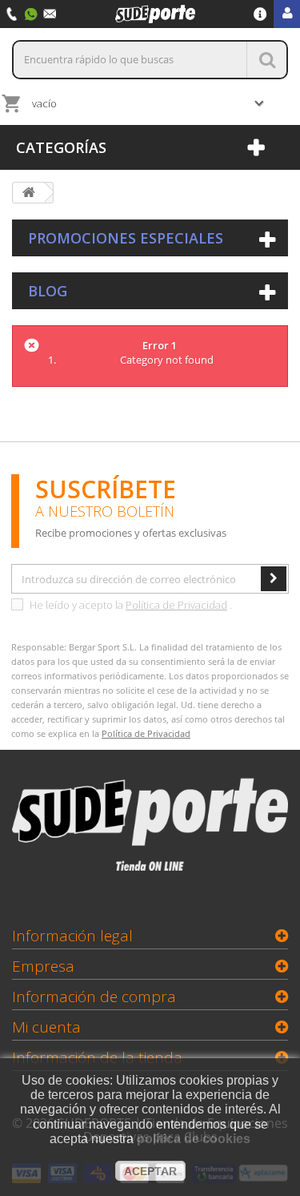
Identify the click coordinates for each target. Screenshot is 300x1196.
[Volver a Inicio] (29, 193)
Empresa (43, 966)
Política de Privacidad (176, 605)
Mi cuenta (46, 1027)
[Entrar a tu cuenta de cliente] (287, 14)
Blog (47, 290)
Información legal (72, 935)
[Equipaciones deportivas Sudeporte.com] (155, 13)
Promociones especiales (125, 238)
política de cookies (193, 1139)
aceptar (150, 1171)
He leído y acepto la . (129, 605)
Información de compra (94, 996)
